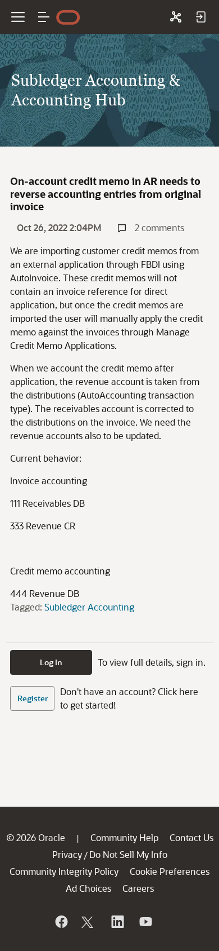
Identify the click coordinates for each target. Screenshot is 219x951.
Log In (51, 662)
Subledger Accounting (89, 607)
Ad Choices (88, 888)
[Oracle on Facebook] (60, 921)
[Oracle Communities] (175, 17)
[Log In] (200, 17)
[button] (43, 17)
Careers (138, 888)
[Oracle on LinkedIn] (117, 921)
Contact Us (191, 837)
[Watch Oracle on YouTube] (145, 921)
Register (32, 698)
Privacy (67, 854)
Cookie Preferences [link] (169, 871)
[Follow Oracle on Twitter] (88, 921)
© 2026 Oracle (35, 837)
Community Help (124, 837)
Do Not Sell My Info (128, 854)
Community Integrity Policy (64, 871)
